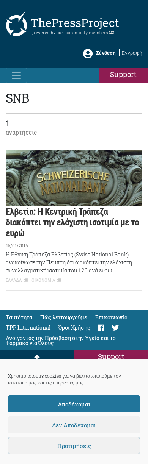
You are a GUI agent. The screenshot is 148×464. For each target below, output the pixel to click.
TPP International (28, 327)
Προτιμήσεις (74, 446)
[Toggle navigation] (16, 75)
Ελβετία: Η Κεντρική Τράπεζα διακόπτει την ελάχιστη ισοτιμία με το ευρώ (72, 222)
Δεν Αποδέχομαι (74, 425)
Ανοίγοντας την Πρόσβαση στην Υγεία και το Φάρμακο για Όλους (61, 340)
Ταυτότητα (19, 317)
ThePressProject (74, 22)
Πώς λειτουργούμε (63, 317)
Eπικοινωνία (111, 317)
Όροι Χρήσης (74, 327)
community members (87, 32)
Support (123, 74)
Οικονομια (43, 280)
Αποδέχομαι (74, 404)
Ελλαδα (14, 280)
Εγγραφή (132, 52)
